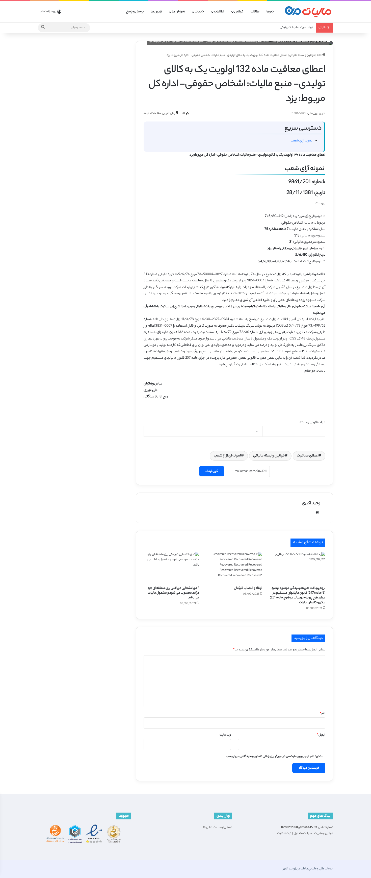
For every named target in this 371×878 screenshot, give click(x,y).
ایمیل (321, 735)
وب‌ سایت (225, 735)
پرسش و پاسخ (135, 11)
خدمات (199, 11)
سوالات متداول (303, 833)
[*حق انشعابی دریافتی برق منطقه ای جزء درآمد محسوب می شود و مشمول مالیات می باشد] (171, 567)
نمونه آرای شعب (302, 141)
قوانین (238, 11)
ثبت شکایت (284, 833)
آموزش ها (178, 11)
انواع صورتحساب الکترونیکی (296, 27)
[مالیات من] (308, 11)
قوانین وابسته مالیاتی (302, 55)
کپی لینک (211, 471)
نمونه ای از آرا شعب (227, 456)
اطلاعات (219, 11)
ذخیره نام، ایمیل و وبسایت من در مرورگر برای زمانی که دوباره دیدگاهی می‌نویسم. (274, 756)
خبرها (270, 11)
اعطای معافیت (308, 456)
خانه (319, 55)
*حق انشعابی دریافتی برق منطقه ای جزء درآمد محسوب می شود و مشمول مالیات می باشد (173, 593)
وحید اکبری (311, 503)
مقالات (255, 11)
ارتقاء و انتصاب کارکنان (248, 588)
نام (322, 713)
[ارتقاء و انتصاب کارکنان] (234, 567)
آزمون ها (156, 11)
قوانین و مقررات (323, 833)
